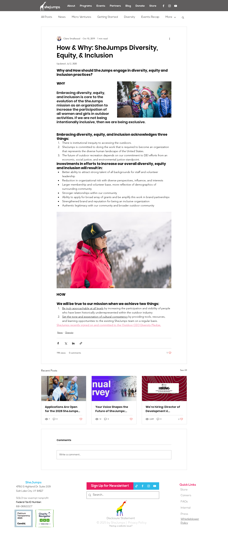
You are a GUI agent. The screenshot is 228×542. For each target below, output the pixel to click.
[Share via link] (80, 343)
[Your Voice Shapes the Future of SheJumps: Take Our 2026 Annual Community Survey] (114, 388)
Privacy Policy (136, 522)
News (62, 17)
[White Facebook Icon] (163, 6)
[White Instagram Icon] (169, 6)
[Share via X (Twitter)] (65, 343)
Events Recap (150, 17)
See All (183, 370)
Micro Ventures (81, 17)
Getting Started (107, 17)
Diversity (129, 17)
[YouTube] (175, 6)
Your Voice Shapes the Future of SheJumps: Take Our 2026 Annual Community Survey (111, 409)
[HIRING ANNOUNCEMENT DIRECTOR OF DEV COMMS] (164, 388)
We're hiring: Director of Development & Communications (163, 409)
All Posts (46, 17)
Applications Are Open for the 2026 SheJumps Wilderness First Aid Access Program (61, 409)
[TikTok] (136, 486)
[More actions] (169, 38)
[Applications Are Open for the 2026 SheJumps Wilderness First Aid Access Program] (63, 388)
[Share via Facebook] (58, 343)
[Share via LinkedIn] (73, 343)
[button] (182, 17)
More (168, 17)
